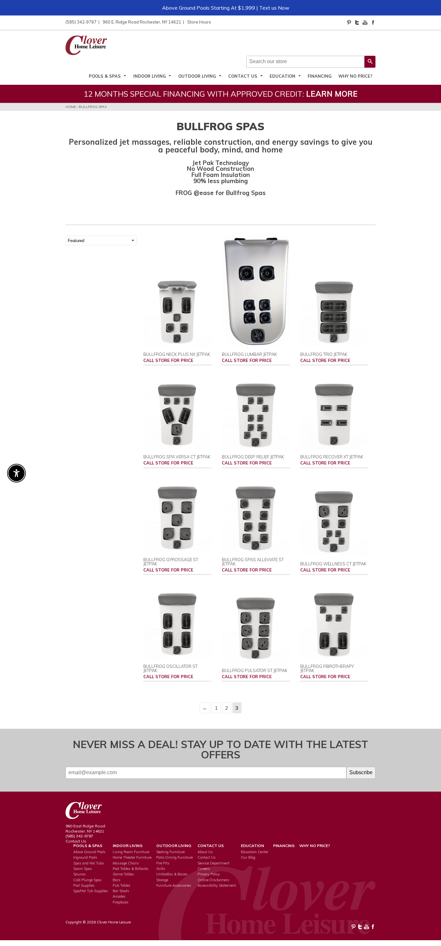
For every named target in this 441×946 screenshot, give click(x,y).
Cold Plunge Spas (87, 880)
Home (71, 107)
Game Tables (123, 874)
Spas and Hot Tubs (88, 863)
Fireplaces (120, 902)
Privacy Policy (209, 874)
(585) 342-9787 (81, 21)
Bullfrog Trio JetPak (323, 354)
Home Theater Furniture (132, 857)
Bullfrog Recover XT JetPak (331, 456)
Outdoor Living (197, 75)
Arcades (119, 896)
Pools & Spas (105, 75)
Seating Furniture (170, 852)
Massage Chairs (126, 863)
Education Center (254, 852)
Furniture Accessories (173, 885)
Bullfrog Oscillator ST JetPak (170, 668)
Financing (320, 75)
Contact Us (243, 75)
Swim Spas (82, 868)
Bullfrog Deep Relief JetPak (253, 456)
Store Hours (199, 21)
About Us (205, 852)
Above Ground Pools (89, 852)
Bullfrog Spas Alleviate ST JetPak (253, 561)
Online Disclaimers (213, 880)
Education (283, 75)
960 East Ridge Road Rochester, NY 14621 (85, 829)
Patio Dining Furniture (174, 857)
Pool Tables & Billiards (131, 868)
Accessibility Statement (217, 885)
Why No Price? (355, 75)
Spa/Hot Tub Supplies (90, 891)
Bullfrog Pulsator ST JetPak (254, 670)
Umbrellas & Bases (172, 874)
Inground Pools (85, 857)
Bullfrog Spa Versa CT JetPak (176, 456)
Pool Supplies (84, 885)
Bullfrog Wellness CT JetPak (333, 563)
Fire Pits (162, 863)
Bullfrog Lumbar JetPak (249, 354)
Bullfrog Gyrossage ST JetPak (170, 561)
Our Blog (248, 857)
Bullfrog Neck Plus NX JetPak (176, 354)
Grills (160, 868)
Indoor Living (150, 75)
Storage (162, 880)
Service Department (214, 863)
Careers (204, 868)
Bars (116, 880)
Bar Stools (121, 891)
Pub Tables (121, 885)
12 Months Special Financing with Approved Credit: (221, 94)
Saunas (79, 874)
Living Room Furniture (131, 852)
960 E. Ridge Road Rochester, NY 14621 (142, 21)
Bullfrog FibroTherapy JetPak (327, 668)
